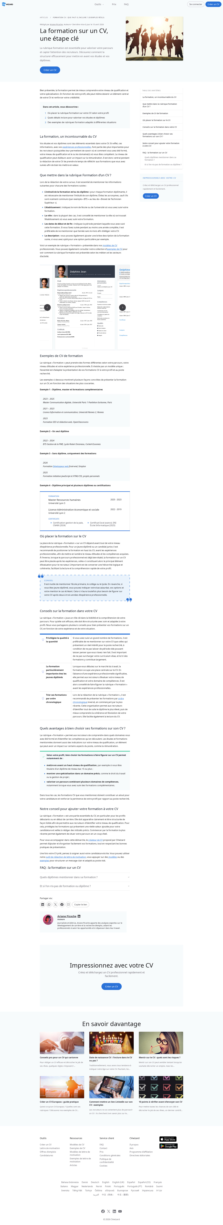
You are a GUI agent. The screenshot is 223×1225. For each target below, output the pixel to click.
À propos (134, 1144)
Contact (103, 1148)
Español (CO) (144, 1182)
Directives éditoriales (140, 1155)
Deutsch (95, 1182)
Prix (114, 4)
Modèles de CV (77, 1144)
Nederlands (87, 1186)
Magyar (74, 1186)
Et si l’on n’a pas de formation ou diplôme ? (163, 164)
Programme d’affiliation (141, 1151)
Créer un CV (45, 1144)
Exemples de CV (77, 1148)
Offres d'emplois (48, 1151)
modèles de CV (110, 245)
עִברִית (159, 1190)
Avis (131, 1148)
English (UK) (118, 1182)
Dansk (85, 1182)
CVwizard (115, 1219)
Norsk (99, 1186)
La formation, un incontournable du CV (159, 97)
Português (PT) (134, 1186)
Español (131, 1182)
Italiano (64, 1186)
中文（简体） (108, 1194)
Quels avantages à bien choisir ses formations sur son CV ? (158, 135)
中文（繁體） (123, 1194)
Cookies (103, 1165)
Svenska (65, 1190)
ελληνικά (109, 1190)
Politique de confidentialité (107, 1161)
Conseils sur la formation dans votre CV (160, 127)
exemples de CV (114, 249)
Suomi (159, 1186)
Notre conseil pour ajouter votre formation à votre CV (161, 144)
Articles (44, 17)
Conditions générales (110, 1155)
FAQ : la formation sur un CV (155, 152)
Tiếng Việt (77, 1190)
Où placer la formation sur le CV (156, 120)
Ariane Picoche (56, 24)
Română (149, 1186)
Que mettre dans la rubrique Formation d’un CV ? (160, 105)
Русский (135, 1190)
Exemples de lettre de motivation (80, 1160)
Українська (147, 1190)
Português (119, 1186)
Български (122, 1190)
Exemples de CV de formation (155, 113)
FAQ (126, 4)
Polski (108, 1186)
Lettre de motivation (50, 1148)
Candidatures (46, 1155)
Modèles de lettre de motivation (80, 1153)
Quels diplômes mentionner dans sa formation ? (160, 158)
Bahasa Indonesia (70, 1182)
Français (158, 1182)
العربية (96, 1194)
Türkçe (88, 1190)
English (105, 1182)
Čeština (98, 1190)
